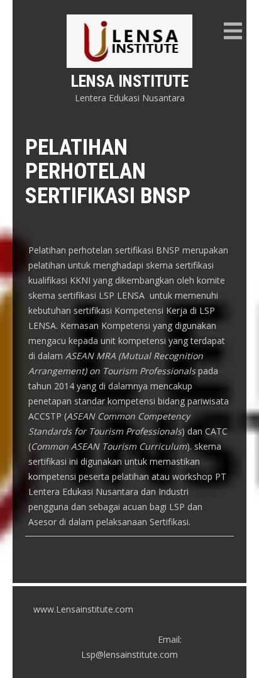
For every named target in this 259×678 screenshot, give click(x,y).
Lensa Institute (130, 81)
